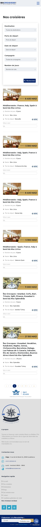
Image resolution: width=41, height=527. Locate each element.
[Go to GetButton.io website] (36, 525)
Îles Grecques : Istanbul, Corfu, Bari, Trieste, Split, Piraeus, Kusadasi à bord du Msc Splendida (20, 296)
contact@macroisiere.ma (12, 468)
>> (34, 386)
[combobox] (21, 30)
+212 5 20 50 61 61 (10, 461)
